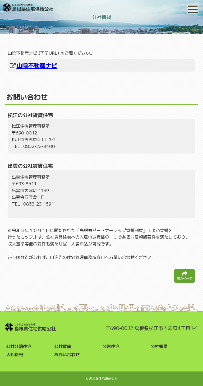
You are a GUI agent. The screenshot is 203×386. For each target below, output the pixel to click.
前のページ (184, 278)
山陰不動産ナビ (36, 65)
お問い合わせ (67, 354)
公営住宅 (111, 346)
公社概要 (159, 346)
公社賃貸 (62, 346)
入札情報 (14, 354)
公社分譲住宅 (18, 346)
